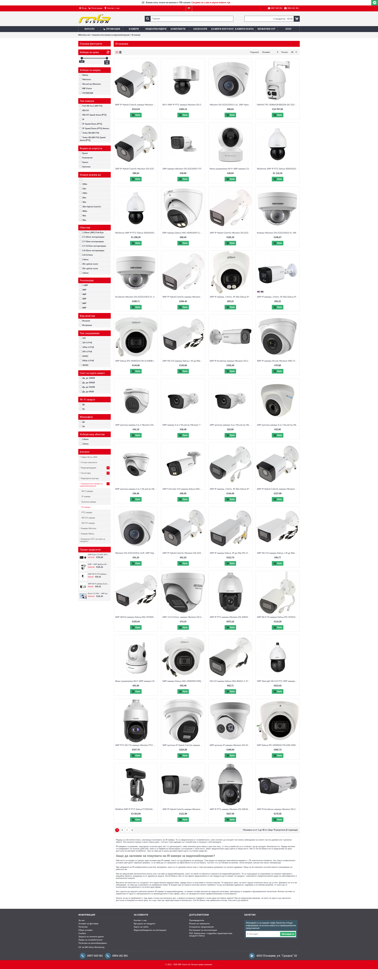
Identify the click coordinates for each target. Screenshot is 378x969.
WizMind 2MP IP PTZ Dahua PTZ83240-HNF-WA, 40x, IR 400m (136, 809)
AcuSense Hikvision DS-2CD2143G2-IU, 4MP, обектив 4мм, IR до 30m (136, 297)
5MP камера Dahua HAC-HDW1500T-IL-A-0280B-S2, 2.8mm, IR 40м (183, 233)
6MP (84, 303)
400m (84, 211)
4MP (84, 294)
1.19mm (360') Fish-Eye (93, 232)
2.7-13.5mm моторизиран (94, 246)
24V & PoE (87, 351)
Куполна (86, 167)
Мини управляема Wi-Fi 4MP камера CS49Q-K (231, 169)
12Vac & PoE (88, 347)
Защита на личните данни (91, 936)
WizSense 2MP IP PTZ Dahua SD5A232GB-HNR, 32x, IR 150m (278, 169)
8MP (84, 308)
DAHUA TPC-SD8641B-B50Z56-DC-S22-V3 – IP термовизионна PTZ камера (278, 104)
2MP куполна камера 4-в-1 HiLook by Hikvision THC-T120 (278, 425)
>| (132, 830)
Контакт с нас (140, 920)
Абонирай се (288, 934)
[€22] (82, 58)
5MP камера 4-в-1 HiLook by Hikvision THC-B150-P (183, 425)
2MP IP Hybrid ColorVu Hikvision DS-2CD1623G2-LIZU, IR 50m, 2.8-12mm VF (231, 233)
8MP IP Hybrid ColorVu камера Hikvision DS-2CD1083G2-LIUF (136, 104)
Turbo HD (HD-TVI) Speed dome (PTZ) (92, 139)
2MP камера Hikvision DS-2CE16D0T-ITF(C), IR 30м (183, 169)
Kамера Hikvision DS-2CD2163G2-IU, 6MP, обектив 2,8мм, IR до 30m (278, 233)
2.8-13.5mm (87, 255)
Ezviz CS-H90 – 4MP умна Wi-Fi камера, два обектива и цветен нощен (98, 594)
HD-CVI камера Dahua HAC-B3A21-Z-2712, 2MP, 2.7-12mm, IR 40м (231, 681)
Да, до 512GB (88, 387)
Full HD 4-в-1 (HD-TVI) (92, 106)
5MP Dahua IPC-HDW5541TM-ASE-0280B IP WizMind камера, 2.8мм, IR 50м (278, 745)
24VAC (85, 356)
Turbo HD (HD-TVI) (90, 133)
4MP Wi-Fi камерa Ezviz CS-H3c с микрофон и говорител (98, 584)
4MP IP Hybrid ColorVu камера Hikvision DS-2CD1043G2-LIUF (278, 489)
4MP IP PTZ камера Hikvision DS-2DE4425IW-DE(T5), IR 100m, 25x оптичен (231, 809)
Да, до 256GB (88, 382)
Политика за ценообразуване (92, 943)
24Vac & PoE (88, 361)
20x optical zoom (90, 264)
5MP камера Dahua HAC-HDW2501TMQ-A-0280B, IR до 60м (183, 681)
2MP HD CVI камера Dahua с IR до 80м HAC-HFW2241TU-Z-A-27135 (183, 361)
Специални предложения (201, 927)
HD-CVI (85, 110)
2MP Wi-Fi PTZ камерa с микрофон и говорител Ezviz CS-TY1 (98, 574)
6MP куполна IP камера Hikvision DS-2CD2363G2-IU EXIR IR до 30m (231, 745)
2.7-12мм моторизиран (93, 241)
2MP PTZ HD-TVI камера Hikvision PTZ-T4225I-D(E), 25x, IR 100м (136, 745)
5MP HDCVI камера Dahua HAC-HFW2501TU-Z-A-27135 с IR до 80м (136, 617)
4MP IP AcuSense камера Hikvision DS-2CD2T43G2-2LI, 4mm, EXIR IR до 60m (278, 809)
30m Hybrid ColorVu (91, 207)
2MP (84, 290)
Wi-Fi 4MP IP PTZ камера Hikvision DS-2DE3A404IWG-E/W (183, 104)
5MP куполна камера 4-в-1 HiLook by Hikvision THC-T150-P (136, 489)
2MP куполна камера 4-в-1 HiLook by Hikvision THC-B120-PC (231, 425)
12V (84, 338)
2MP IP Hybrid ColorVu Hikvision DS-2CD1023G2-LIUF (183, 553)
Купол (85, 162)
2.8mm (85, 259)
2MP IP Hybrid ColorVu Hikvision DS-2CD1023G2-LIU (136, 169)
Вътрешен (87, 325)
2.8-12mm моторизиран (93, 250)
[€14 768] (107, 58)
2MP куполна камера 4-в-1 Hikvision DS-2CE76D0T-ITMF (136, 425)
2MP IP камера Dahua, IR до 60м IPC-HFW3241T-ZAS (231, 553)
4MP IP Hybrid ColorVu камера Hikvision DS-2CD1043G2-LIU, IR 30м (183, 809)
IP (83, 119)
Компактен (87, 158)
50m (84, 220)
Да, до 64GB (88, 391)
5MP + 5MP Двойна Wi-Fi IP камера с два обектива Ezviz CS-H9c (98, 564)
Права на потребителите (90, 940)
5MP (84, 299)
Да (83, 404)
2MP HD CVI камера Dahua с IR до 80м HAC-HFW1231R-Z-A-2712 (278, 553)
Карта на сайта (141, 927)
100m (84, 184)
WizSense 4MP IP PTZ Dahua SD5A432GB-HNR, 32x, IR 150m (136, 233)
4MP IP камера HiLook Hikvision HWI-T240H (278, 361)
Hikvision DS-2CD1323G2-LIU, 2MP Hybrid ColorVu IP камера (231, 104)
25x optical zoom (90, 268)
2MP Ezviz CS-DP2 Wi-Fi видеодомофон (98, 555)
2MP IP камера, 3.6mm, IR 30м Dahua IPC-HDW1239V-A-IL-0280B (231, 297)
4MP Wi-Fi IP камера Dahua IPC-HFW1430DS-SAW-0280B (278, 617)
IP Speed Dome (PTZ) (92, 124)
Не (83, 409)
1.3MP (85, 285)
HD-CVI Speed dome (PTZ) (94, 115)
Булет (85, 153)
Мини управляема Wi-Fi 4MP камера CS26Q (136, 681)
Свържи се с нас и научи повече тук (210, 2)
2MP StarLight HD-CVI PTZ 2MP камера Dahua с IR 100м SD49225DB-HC (278, 681)
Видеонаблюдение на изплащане (150, 930)
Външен (86, 321)
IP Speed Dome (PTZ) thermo (95, 128)
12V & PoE (87, 342)
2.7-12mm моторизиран (93, 237)
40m (84, 216)
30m (84, 202)
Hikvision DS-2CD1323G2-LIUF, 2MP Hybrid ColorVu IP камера (136, 553)
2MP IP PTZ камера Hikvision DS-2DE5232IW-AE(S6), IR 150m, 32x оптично (231, 617)
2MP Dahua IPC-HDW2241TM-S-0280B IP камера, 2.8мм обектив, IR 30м (136, 361)
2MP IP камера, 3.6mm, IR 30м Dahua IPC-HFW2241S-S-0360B (231, 489)
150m (84, 193)
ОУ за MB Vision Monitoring (91, 947)
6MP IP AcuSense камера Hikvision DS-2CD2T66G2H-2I (231, 361)
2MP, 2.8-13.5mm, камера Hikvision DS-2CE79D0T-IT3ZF (183, 617)
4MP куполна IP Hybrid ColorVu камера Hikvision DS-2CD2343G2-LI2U (183, 745)
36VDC (85, 365)
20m (84, 198)
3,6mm (85, 273)
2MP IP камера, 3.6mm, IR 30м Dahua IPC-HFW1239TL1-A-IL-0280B (278, 297)
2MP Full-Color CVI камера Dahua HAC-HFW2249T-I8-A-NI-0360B (183, 489)
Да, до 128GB (88, 378)
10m (84, 189)
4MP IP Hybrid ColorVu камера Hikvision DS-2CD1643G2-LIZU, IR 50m (183, 297)
